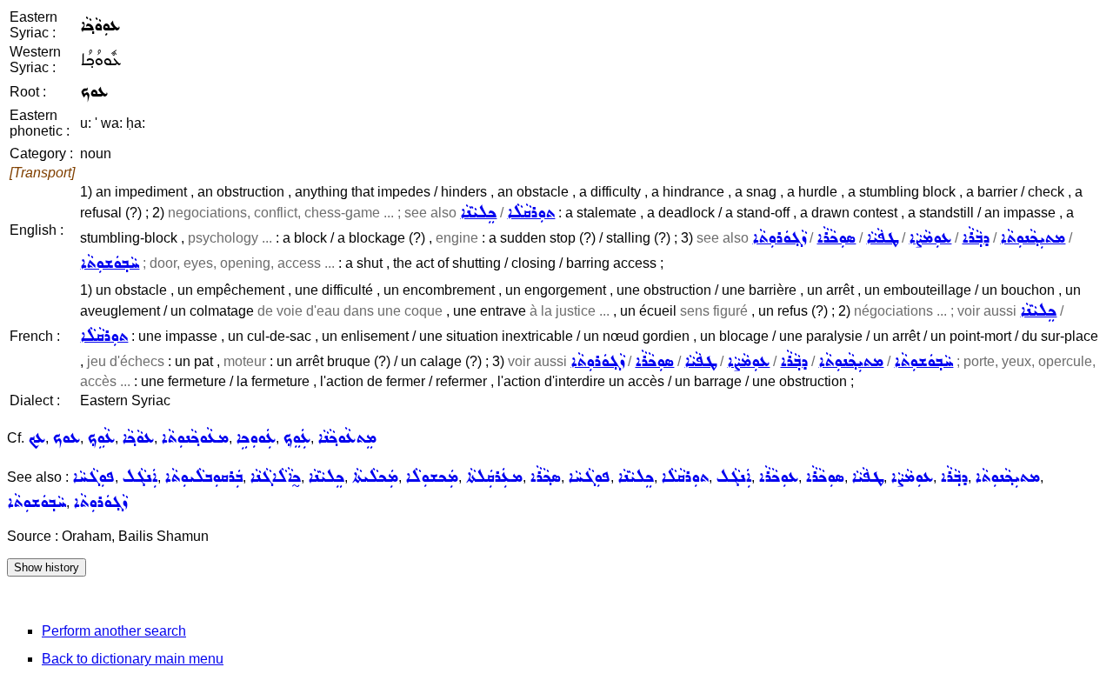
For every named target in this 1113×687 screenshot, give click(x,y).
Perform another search (114, 631)
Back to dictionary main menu (132, 658)
